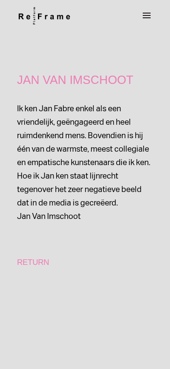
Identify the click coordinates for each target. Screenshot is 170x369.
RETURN (33, 262)
